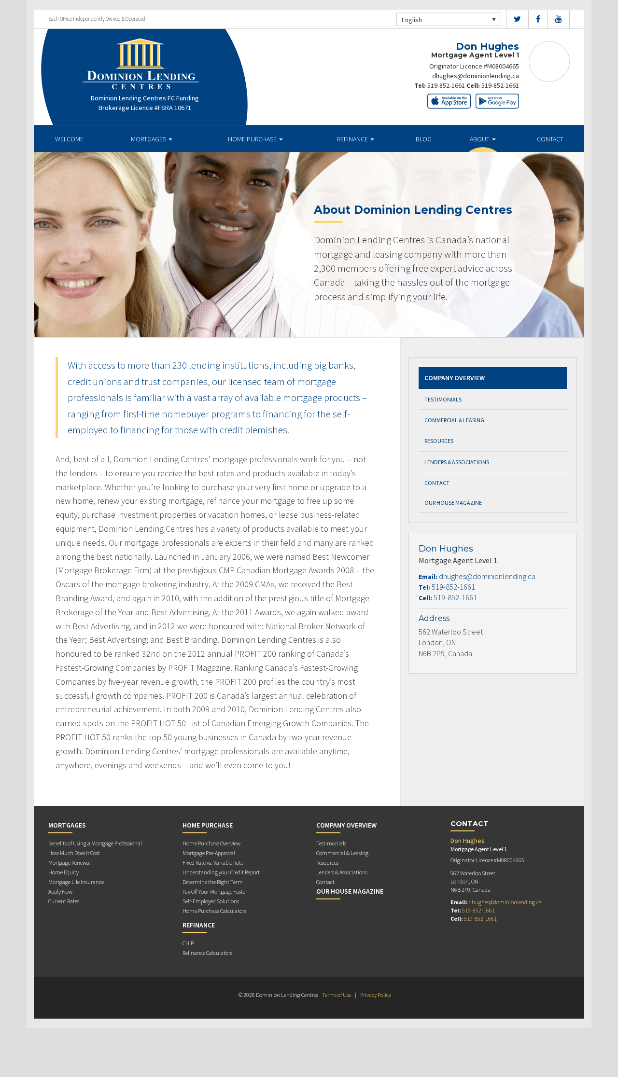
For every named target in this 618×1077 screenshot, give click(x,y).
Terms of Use (336, 994)
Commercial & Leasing (454, 420)
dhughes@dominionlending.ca (475, 75)
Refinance (353, 139)
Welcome (69, 139)
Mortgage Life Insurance (76, 881)
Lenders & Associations (456, 462)
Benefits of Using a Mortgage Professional (95, 843)
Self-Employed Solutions (211, 901)
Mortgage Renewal (69, 862)
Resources (438, 440)
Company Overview (454, 377)
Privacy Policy (375, 994)
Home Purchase (253, 139)
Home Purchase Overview (211, 843)
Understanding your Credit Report (221, 872)
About (480, 139)
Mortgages (149, 139)
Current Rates (63, 901)
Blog (424, 139)
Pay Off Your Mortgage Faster (215, 891)
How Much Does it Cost (74, 852)
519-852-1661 (446, 85)
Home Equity (63, 872)
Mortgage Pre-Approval (209, 852)
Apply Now (60, 891)
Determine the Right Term (213, 881)
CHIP (188, 943)
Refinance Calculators (207, 952)
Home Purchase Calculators (214, 910)
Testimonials (443, 399)
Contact (550, 139)
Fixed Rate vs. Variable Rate (213, 862)
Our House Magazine (453, 502)
